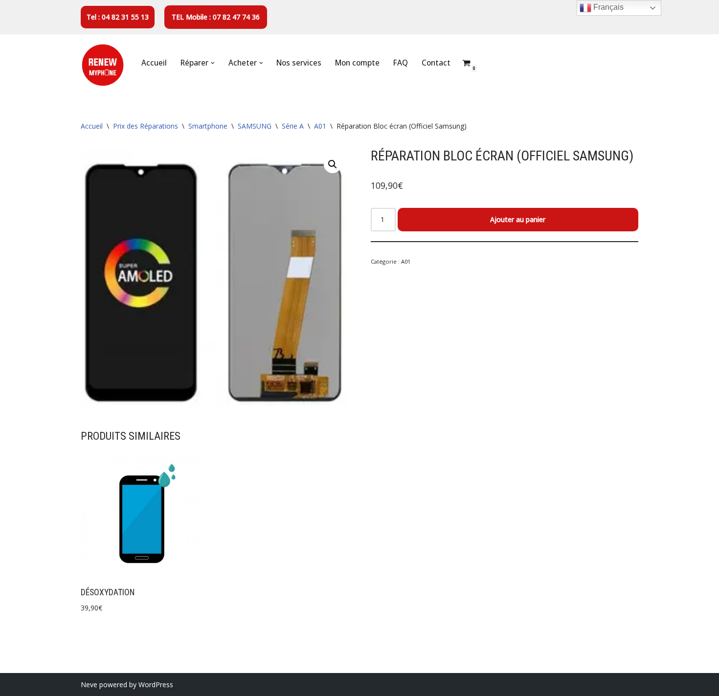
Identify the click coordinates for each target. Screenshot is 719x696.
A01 (320, 126)
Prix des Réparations (145, 126)
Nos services (298, 63)
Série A (293, 126)
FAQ (400, 63)
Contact (436, 63)
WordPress (155, 684)
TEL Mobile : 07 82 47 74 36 (216, 17)
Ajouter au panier (517, 219)
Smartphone (207, 126)
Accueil (154, 63)
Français (607, 7)
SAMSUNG (254, 126)
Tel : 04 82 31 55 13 (118, 17)
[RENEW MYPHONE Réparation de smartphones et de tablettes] (103, 65)
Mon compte (357, 63)
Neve (89, 684)
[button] (213, 63)
